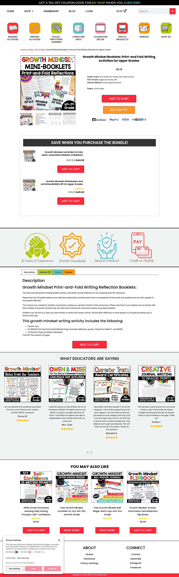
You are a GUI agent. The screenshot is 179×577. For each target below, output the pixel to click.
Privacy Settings (89, 563)
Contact (135, 554)
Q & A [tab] (58, 272)
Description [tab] (29, 272)
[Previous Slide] (87, 452)
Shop (27, 11)
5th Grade (113, 77)
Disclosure (89, 558)
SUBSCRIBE (132, 3)
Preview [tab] (68, 272)
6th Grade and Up (126, 77)
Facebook (135, 567)
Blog (72, 11)
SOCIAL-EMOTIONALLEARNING (56, 39)
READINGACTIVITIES (13, 38)
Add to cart (119, 99)
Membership (51, 11)
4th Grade (40, 49)
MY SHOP (98, 3)
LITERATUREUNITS (79, 38)
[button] (71, 59)
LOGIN (89, 11)
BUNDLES (144, 36)
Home (10, 11)
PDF (115, 79)
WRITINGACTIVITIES (34, 38)
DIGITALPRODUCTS (122, 38)
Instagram (135, 563)
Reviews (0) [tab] (45, 272)
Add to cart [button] (71, 169)
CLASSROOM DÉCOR (100, 38)
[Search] (173, 11)
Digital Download (106, 79)
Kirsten (89, 554)
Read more (71, 530)
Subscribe (135, 558)
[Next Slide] (91, 452)
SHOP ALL (166, 36)
